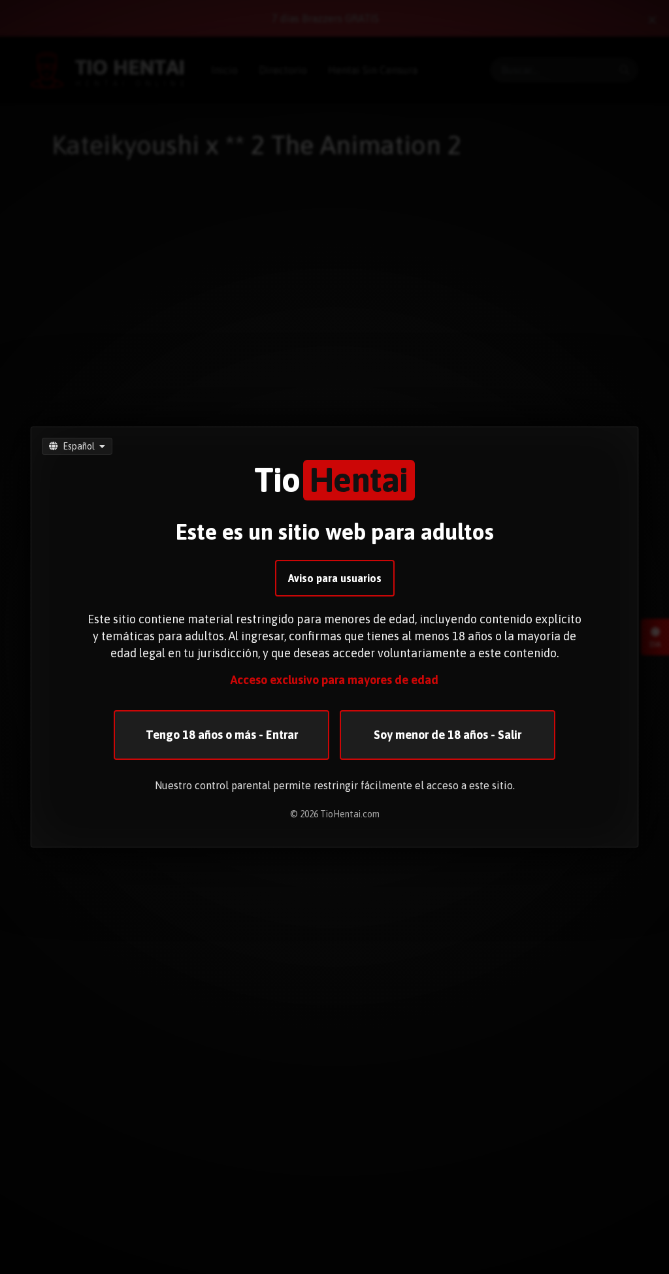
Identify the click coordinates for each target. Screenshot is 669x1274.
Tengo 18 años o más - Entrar (222, 735)
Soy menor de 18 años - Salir (447, 735)
